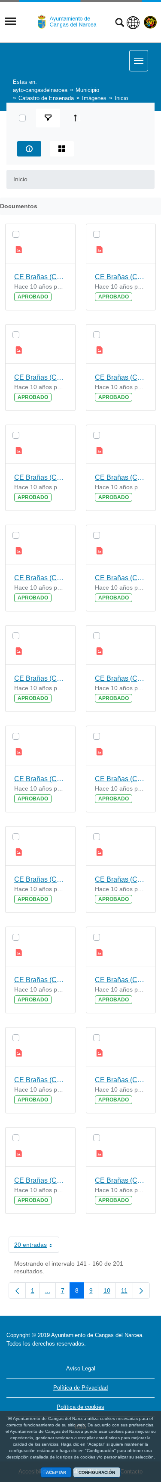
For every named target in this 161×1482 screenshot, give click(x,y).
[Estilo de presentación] (62, 148)
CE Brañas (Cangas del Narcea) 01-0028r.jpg (121, 377)
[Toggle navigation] (10, 21)
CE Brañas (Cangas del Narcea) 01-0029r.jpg (121, 276)
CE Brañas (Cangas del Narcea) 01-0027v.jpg (40, 477)
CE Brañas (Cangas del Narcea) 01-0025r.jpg (121, 678)
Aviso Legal (80, 1368)
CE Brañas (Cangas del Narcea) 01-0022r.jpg (121, 979)
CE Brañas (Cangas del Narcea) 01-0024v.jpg (40, 778)
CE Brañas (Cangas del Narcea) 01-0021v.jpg (40, 1079)
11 (127, 1292)
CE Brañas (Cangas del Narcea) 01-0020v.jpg (40, 1180)
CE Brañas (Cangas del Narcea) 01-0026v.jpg (40, 578)
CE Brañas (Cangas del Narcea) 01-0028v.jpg (40, 377)
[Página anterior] (17, 1290)
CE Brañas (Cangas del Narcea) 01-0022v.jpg (40, 979)
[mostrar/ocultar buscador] (120, 23)
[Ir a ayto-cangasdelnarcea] (70, 21)
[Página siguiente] (141, 1290)
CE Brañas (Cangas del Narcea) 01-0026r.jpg (121, 578)
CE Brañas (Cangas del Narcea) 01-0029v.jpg (40, 276)
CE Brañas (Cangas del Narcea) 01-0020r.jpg (121, 1180)
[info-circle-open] (29, 148)
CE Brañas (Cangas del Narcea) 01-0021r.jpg (121, 1079)
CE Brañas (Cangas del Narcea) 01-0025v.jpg (40, 678)
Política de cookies (80, 1407)
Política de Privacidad (80, 1388)
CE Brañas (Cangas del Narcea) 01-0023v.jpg (40, 879)
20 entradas (36, 1246)
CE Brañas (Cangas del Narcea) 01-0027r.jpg (121, 477)
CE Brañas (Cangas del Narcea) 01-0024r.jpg (121, 778)
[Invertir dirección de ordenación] (77, 118)
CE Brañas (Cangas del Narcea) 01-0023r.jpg (121, 879)
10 (109, 1292)
